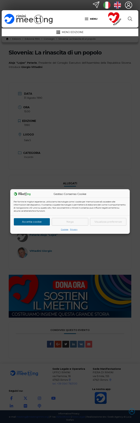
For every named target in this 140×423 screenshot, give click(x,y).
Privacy (74, 229)
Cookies (64, 229)
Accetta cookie (32, 221)
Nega (70, 221)
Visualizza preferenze (108, 221)
